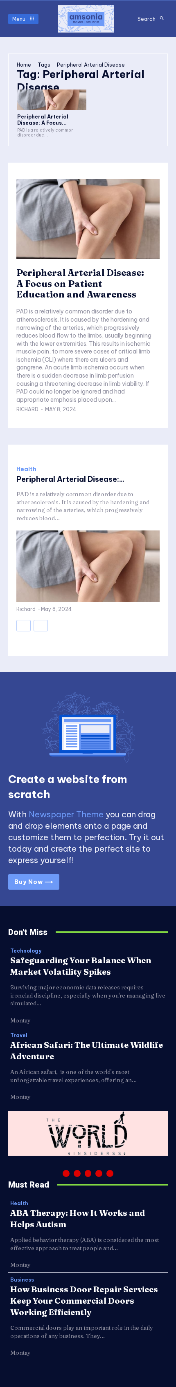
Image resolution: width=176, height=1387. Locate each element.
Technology (25, 951)
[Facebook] (66, 1173)
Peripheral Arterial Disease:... (70, 479)
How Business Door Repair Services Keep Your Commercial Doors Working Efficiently (84, 1300)
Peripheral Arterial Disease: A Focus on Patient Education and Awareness (80, 283)
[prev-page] (23, 625)
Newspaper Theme (66, 814)
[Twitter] (98, 1173)
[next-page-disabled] (41, 625)
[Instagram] (77, 1173)
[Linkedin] (88, 1173)
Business (22, 1280)
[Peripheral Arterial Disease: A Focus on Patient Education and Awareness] (51, 99)
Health (26, 469)
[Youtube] (109, 1173)
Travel (18, 1035)
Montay (20, 1020)
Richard (27, 409)
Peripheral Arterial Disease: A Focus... (42, 119)
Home (24, 65)
